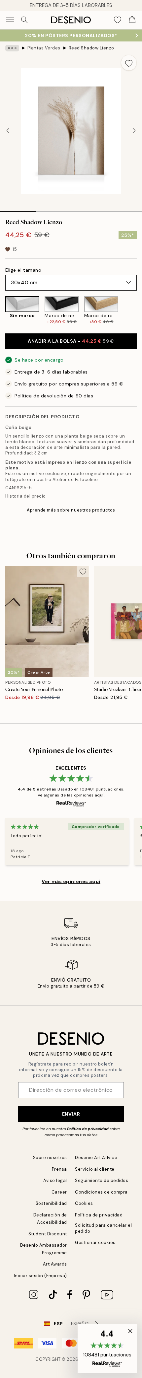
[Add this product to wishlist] (129, 63)
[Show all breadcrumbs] (12, 48)
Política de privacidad (88, 1129)
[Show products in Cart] (132, 20)
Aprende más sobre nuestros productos (71, 510)
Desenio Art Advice (96, 1157)
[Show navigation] (10, 20)
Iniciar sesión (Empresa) (40, 1275)
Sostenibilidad (51, 1203)
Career (59, 1192)
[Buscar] (24, 20)
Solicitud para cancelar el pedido (103, 1228)
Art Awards (55, 1264)
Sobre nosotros (50, 1157)
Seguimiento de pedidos (101, 1180)
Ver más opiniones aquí (71, 881)
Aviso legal (55, 1180)
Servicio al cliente (95, 1169)
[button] (107, 1348)
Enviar (71, 1114)
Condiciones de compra (101, 1192)
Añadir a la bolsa (71, 341)
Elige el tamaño (23, 270)
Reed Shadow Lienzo (91, 48)
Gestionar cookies (95, 1242)
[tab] (18, 209)
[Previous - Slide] (8, 130)
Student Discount (47, 1234)
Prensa (59, 1169)
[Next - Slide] (134, 130)
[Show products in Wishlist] (117, 20)
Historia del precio (25, 496)
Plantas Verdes (43, 48)
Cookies (84, 1203)
